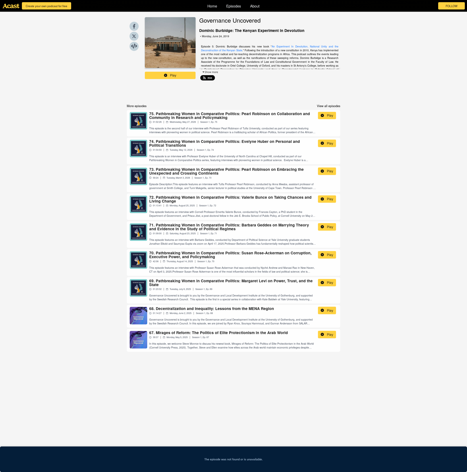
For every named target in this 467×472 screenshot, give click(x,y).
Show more (211, 72)
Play (173, 75)
